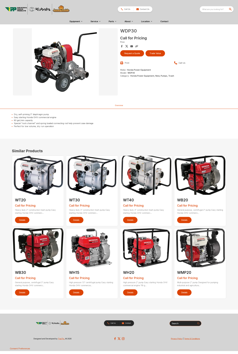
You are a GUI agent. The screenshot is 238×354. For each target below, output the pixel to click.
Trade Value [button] (155, 53)
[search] (231, 9)
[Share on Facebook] (121, 46)
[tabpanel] (65, 62)
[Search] (198, 323)
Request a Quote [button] (132, 53)
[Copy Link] (136, 46)
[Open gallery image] (65, 61)
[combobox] (217, 9)
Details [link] (22, 220)
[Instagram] (123, 338)
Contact (164, 21)
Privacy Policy (176, 339)
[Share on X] (126, 46)
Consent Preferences (20, 348)
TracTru (61, 339)
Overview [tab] (119, 105)
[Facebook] (115, 338)
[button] (125, 9)
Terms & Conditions (192, 339)
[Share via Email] (131, 46)
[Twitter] (119, 338)
